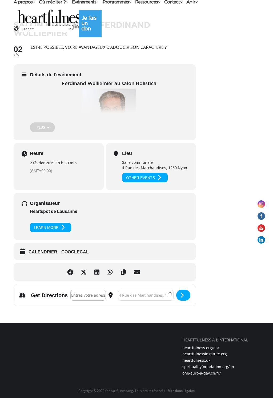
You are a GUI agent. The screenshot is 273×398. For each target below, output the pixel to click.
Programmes (116, 2)
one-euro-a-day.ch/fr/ (201, 373)
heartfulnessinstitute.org (204, 353)
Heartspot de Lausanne (53, 211)
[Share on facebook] (71, 272)
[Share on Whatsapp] (111, 272)
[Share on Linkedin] (98, 272)
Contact (172, 2)
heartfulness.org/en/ (200, 347)
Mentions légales (181, 390)
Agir (190, 2)
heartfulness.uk (196, 360)
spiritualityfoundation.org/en (208, 366)
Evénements (84, 2)
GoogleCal (75, 252)
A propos (23, 2)
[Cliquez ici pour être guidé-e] (183, 295)
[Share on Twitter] (84, 272)
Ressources (146, 2)
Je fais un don (89, 23)
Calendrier (43, 252)
